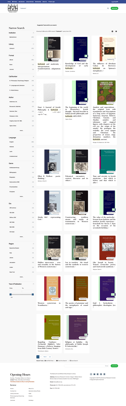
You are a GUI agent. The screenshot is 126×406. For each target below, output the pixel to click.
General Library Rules (34, 391)
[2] (50, 356)
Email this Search (62, 360)
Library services (14, 393)
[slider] (11, 294)
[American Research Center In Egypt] (13, 8)
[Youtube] (94, 374)
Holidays (31, 400)
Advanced (114, 8)
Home (11, 388)
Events (30, 396)
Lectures (12, 400)
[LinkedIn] (104, 374)
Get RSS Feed (49, 360)
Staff (30, 393)
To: (23, 288)
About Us (31, 388)
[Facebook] (97, 374)
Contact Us (13, 391)
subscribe (114, 365)
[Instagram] (91, 374)
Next (45, 356)
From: (11, 288)
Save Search (74, 360)
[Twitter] (101, 374)
